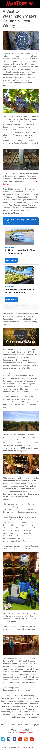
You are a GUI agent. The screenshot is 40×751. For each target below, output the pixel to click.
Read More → (11, 260)
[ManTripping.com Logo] (20, 4)
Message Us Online (25, 733)
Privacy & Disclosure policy (27, 747)
